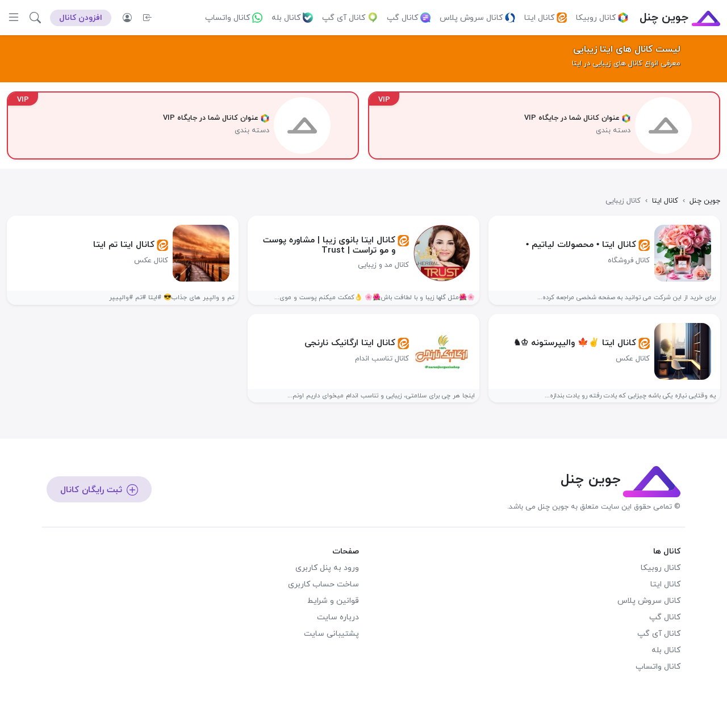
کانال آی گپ (343, 17)
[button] (35, 18)
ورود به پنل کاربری (327, 568)
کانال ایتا (539, 17)
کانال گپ (402, 17)
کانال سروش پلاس (471, 17)
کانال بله (285, 17)
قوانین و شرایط (333, 600)
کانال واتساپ (227, 17)
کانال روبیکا (596, 17)
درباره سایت (338, 617)
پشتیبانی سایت (331, 633)
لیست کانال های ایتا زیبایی (626, 49)
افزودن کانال (80, 17)
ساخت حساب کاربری (323, 584)
